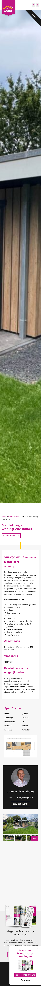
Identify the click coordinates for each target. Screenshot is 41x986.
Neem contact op (11, 536)
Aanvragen (25, 980)
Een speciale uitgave (25, 975)
